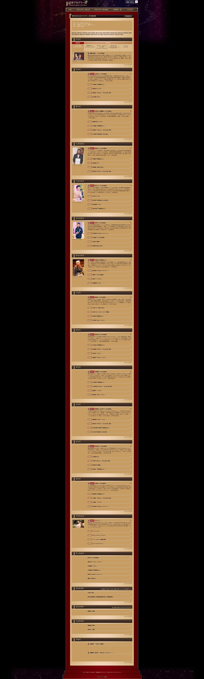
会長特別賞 (117, 34)
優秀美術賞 (76, 34)
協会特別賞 (106, 34)
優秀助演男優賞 (106, 32)
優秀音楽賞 (120, 32)
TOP (84, 672)
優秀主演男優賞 (91, 32)
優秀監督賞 (79, 32)
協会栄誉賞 (111, 34)
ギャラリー (104, 672)
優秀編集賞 (87, 34)
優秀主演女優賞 (99, 32)
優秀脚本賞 (85, 32)
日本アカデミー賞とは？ (90, 672)
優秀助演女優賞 (113, 32)
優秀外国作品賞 (94, 34)
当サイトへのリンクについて (115, 672)
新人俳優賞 (100, 34)
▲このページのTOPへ (128, 64)
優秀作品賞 (74, 32)
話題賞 (121, 34)
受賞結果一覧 (98, 672)
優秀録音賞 (82, 34)
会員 (108, 672)
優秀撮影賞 (125, 32)
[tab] (78, 48)
